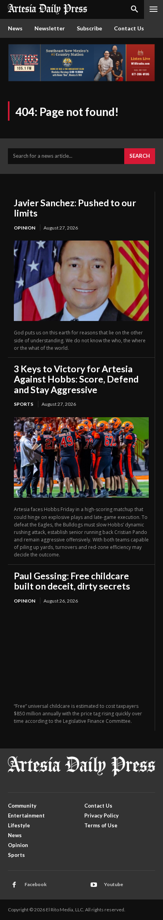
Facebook (36, 884)
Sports (23, 404)
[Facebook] (14, 885)
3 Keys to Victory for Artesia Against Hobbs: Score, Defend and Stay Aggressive (76, 379)
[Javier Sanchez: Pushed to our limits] (81, 281)
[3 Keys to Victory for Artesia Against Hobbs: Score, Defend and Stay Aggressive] (81, 457)
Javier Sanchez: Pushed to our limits (75, 207)
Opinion (24, 228)
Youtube (113, 884)
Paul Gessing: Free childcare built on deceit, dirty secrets (72, 581)
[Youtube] (93, 885)
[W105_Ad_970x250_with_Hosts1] (81, 79)
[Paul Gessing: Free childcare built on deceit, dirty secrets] (81, 654)
